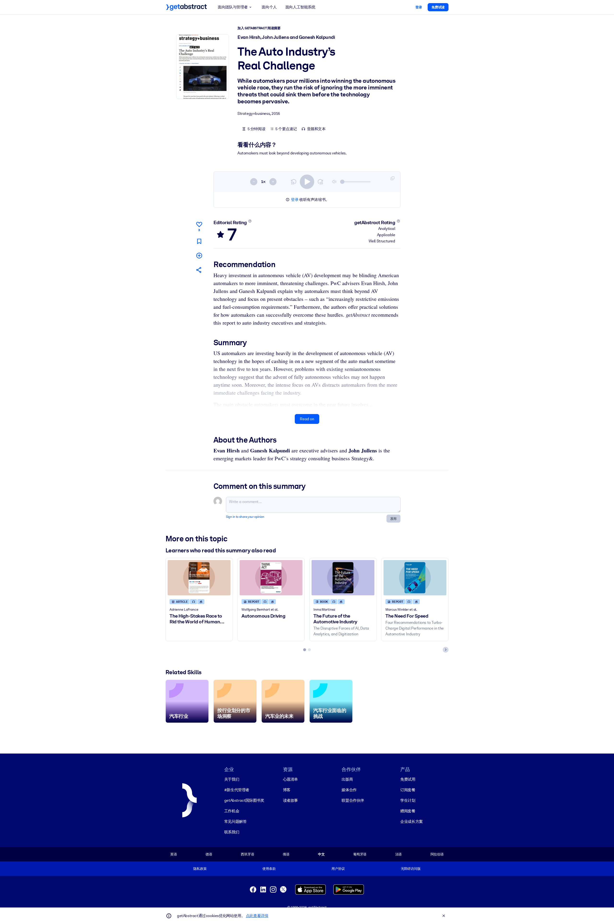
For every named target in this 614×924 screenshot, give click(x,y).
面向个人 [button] (269, 7)
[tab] (304, 649)
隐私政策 (200, 869)
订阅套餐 (407, 790)
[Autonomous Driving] (271, 577)
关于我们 (231, 779)
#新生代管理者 (236, 790)
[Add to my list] (199, 255)
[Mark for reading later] (199, 241)
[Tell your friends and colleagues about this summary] (199, 270)
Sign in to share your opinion (245, 517)
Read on (307, 419)
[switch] (307, 182)
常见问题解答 (235, 821)
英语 (173, 854)
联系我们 (231, 832)
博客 (286, 790)
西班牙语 (247, 854)
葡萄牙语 (359, 854)
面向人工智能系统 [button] (300, 7)
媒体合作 (349, 790)
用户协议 (338, 869)
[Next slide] (446, 650)
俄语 (286, 854)
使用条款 (269, 869)
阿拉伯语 (437, 854)
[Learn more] (250, 221)
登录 (294, 199)
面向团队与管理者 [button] (233, 7)
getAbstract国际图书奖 (244, 800)
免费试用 (407, 779)
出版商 (347, 779)
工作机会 (231, 811)
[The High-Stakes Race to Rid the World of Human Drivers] (199, 577)
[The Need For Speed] (415, 577)
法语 (398, 854)
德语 (209, 854)
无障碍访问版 (411, 869)
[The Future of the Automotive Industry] (343, 577)
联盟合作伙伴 (353, 800)
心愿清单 (290, 779)
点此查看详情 (257, 915)
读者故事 (290, 800)
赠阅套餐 (407, 811)
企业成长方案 (411, 821)
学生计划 (407, 800)
